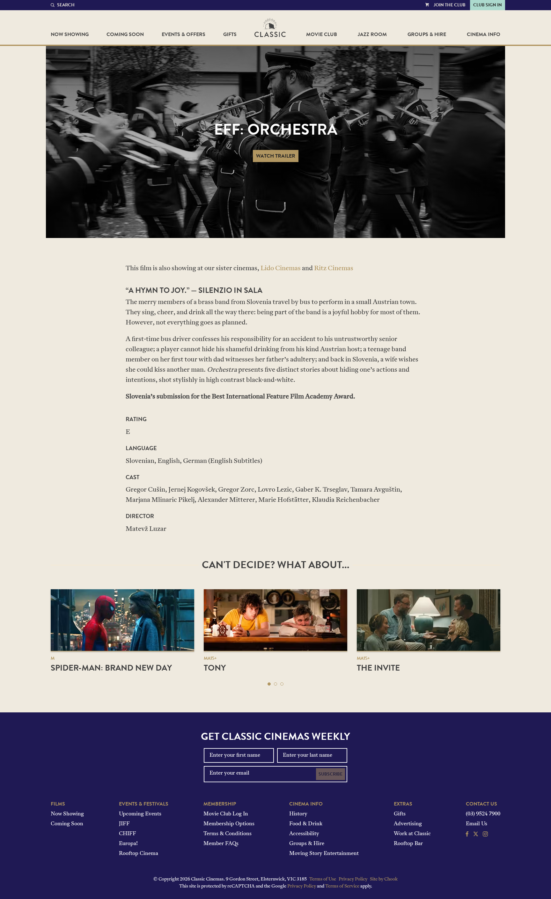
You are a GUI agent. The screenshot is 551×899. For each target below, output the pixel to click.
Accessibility (304, 833)
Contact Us (481, 804)
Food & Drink (305, 824)
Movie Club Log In (225, 814)
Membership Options (228, 824)
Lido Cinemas (281, 268)
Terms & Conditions (227, 833)
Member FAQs (221, 843)
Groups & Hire (427, 34)
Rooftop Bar (408, 843)
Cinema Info (483, 34)
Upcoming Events (140, 814)
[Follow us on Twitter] (475, 834)
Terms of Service (342, 886)
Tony (215, 668)
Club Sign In (487, 5)
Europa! (128, 843)
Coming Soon (125, 34)
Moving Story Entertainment (324, 853)
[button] (269, 684)
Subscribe (330, 774)
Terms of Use (322, 879)
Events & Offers (183, 34)
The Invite (378, 668)
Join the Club (450, 5)
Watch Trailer (275, 156)
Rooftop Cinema (138, 853)
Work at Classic (412, 833)
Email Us (476, 824)
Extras (403, 804)
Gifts (230, 34)
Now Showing (70, 34)
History (298, 814)
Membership (219, 804)
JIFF (124, 824)
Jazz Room (372, 34)
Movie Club (321, 34)
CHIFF (127, 833)
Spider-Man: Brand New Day (111, 668)
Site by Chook (384, 879)
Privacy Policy (353, 879)
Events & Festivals (143, 804)
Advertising (408, 824)
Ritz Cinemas (333, 268)
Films (58, 804)
